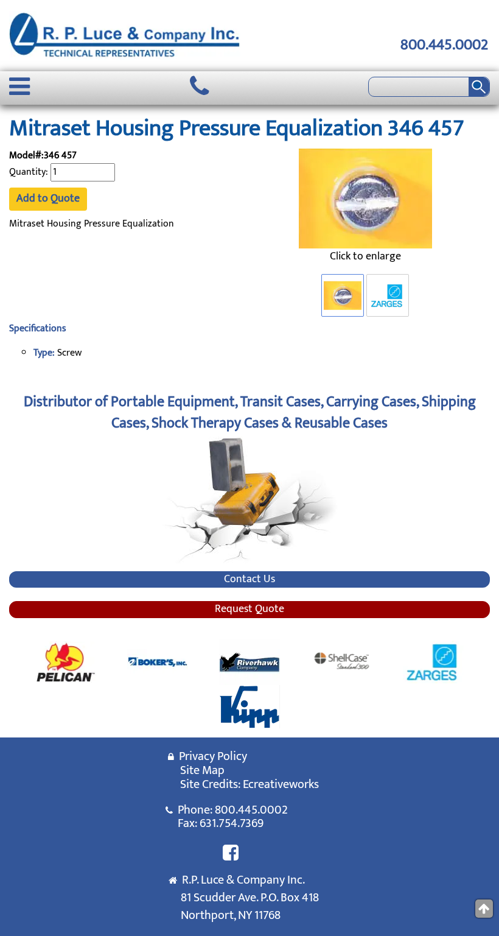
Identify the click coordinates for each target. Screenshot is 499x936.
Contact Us (249, 579)
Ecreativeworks (281, 784)
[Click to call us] (199, 86)
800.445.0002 (444, 44)
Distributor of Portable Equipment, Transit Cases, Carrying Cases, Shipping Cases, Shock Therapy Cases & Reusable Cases (250, 412)
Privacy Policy (210, 756)
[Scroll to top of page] (484, 908)
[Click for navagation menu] (19, 86)
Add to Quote (48, 198)
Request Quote (249, 609)
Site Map (202, 770)
